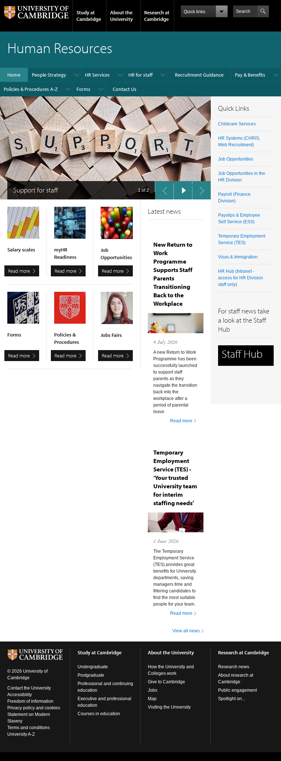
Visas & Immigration (238, 257)
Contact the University (29, 688)
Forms (83, 89)
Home (13, 74)
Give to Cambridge (166, 681)
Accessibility (19, 694)
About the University (121, 15)
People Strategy (49, 74)
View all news (186, 630)
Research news (233, 666)
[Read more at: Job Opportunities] (117, 226)
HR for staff (140, 74)
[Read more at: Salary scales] (23, 226)
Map (152, 698)
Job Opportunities (235, 159)
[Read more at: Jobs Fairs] (117, 311)
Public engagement (237, 690)
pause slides (183, 190)
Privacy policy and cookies (33, 707)
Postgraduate (91, 675)
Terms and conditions (28, 727)
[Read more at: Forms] (23, 311)
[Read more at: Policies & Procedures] (70, 311)
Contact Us (124, 89)
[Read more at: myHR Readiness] (70, 226)
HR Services (97, 74)
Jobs (152, 690)
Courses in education (99, 713)
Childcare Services (237, 123)
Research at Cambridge (156, 15)
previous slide (164, 190)
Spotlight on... (231, 698)
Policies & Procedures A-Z (31, 89)
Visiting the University (169, 707)
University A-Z (21, 734)
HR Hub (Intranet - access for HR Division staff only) (240, 278)
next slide (201, 190)
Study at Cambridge (88, 15)
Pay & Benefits (250, 74)
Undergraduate (93, 666)
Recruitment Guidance (199, 74)
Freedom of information (30, 701)
